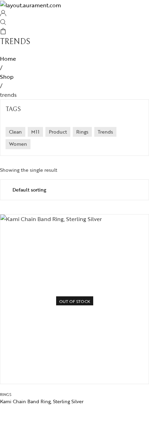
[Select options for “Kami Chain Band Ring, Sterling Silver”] (92, 372)
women (18, 143)
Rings (5, 394)
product (58, 131)
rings (82, 131)
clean (15, 131)
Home (8, 58)
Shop (7, 77)
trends (105, 131)
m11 (35, 131)
